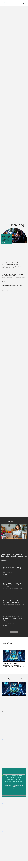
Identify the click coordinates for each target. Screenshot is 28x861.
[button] (23, 4)
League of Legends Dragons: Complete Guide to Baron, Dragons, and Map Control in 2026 (13, 665)
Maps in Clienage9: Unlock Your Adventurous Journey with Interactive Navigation (12, 263)
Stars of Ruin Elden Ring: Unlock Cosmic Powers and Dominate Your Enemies (13, 275)
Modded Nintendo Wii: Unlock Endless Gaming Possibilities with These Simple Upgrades (13, 618)
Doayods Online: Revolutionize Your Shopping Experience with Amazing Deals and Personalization (14, 556)
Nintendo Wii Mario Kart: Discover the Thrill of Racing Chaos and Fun (13, 601)
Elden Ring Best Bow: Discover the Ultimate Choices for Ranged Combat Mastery (12, 286)
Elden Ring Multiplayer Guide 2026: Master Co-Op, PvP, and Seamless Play (6, 237)
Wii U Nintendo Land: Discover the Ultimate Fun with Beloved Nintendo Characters (13, 584)
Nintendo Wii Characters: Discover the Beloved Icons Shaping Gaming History (13, 568)
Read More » (4, 242)
